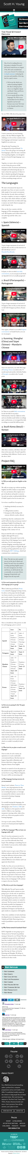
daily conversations (19, 411)
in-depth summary (9, 74)
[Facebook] (11, 1061)
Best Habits (8, 974)
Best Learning (9, 971)
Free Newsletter (14, 1128)
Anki (3, 809)
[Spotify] (11, 1056)
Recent (8, 1121)
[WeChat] (8, 1066)
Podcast (23, 1126)
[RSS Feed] (19, 1066)
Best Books (8, 992)
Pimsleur (15, 806)
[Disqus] (14, 1021)
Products (15, 1126)
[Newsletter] (21, 1061)
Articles (22, 1123)
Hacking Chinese (8, 370)
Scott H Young (14, 3)
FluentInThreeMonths (8, 252)
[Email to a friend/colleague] (17, 1000)
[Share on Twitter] (11, 1000)
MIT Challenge (14, 551)
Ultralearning (17, 1121)
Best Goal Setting (10, 977)
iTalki (20, 806)
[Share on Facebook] (4, 1000)
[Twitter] (6, 1061)
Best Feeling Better (11, 984)
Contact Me (19, 1110)
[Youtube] (17, 1061)
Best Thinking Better (12, 987)
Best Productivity (10, 990)
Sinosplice (6, 374)
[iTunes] (21, 1056)
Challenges (6, 1126)
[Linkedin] (17, 1056)
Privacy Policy (16, 1153)
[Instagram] (6, 1056)
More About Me (7, 1110)
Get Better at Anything (10, 1123)
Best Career (8, 982)
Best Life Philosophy (11, 979)
